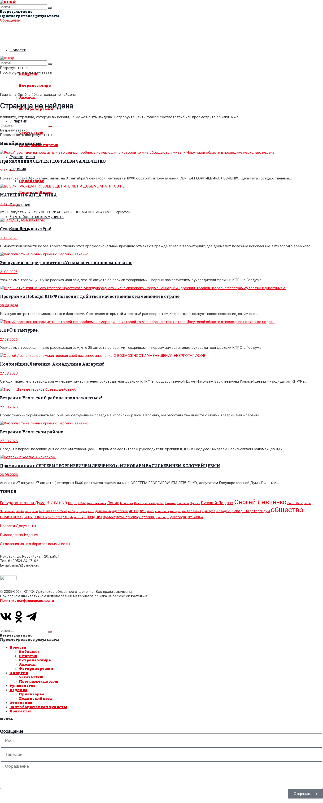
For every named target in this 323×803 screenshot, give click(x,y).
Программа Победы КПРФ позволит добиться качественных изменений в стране (89, 296)
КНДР (72, 503)
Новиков (183, 503)
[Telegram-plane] (31, 617)
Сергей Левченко (260, 502)
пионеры (55, 517)
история (137, 510)
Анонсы (27, 97)
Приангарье (31, 181)
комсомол (162, 511)
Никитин (170, 503)
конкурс (175, 511)
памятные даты (16, 516)
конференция (191, 511)
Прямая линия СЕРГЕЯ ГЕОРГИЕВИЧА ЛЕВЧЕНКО (53, 161)
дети (91, 511)
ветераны (31, 511)
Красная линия (96, 503)
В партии (28, 656)
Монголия (126, 503)
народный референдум (251, 511)
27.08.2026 (9, 339)
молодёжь (223, 511)
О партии (18, 121)
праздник (93, 517)
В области (29, 652)
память (40, 517)
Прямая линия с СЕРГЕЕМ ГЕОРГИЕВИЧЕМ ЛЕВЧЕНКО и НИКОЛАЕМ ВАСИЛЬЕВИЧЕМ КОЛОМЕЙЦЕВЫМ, (111, 465)
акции (20, 511)
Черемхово (7, 511)
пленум (68, 517)
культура (208, 511)
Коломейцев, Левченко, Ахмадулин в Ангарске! (52, 364)
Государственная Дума (22, 502)
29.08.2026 (9, 305)
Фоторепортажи (36, 669)
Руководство (22, 156)
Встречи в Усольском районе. (32, 432)
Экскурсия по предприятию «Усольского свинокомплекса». (66, 262)
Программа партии (38, 681)
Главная (6, 94)
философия (178, 517)
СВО (230, 503)
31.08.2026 (8, 170)
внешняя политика (53, 511)
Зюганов (56, 502)
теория (149, 517)
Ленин (113, 502)
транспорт (162, 517)
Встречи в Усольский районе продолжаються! (51, 398)
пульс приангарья (129, 517)
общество (287, 510)
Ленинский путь (35, 698)
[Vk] (6, 617)
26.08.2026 (9, 474)
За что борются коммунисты (36, 216)
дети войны (103, 511)
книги (150, 511)
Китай (82, 503)
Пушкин (195, 503)
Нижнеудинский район (149, 503)
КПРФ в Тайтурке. (19, 330)
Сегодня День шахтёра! (25, 229)
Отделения (19, 204)
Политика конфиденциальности (27, 600)
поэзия (78, 517)
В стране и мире (35, 85)
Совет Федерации (299, 503)
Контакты (20, 711)
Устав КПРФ (31, 677)
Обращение (10, 20)
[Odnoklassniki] (19, 617)
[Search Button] (50, 8)
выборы (73, 511)
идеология (120, 511)
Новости (17, 50)
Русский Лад (213, 502)
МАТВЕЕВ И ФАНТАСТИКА (28, 195)
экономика (195, 517)
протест (109, 517)
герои (83, 511)
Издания (17, 168)
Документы (26, 526)
